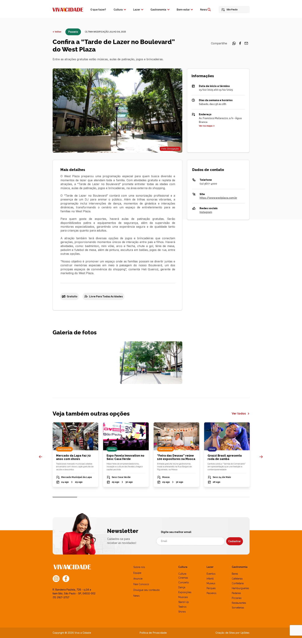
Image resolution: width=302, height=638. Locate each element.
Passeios (211, 593)
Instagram (206, 212)
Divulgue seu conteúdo (146, 590)
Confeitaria (238, 583)
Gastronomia (158, 9)
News (203, 9)
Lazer (136, 9)
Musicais (183, 597)
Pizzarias (237, 598)
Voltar (58, 32)
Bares (235, 573)
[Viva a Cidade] (68, 9)
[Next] (261, 456)
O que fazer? (98, 9)
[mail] (246, 44)
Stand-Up (183, 602)
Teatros (182, 606)
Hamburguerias (240, 588)
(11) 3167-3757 (61, 597)
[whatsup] (234, 44)
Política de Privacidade (153, 632)
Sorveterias (238, 607)
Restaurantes (239, 603)
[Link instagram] (56, 578)
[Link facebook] (65, 578)
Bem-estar (183, 9)
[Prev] (40, 456)
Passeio (73, 31)
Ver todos (239, 413)
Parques (211, 588)
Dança (181, 587)
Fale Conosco (141, 584)
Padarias (236, 593)
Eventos (211, 573)
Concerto (183, 582)
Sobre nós (139, 567)
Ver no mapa (206, 126)
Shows (182, 611)
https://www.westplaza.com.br (218, 197)
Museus (211, 583)
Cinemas (183, 577)
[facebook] (240, 44)
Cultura (118, 9)
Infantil (210, 578)
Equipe (137, 572)
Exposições (184, 592)
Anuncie (137, 578)
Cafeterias (237, 578)
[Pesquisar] (209, 10)
